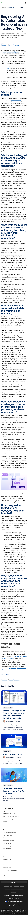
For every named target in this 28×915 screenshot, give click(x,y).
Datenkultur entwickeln (9, 813)
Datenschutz (13, 892)
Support (5, 865)
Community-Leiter (7, 835)
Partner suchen (7, 856)
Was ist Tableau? (8, 808)
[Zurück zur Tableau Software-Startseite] (6, 1)
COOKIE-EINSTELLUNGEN (13, 898)
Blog (8, 7)
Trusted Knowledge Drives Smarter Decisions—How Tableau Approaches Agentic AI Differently (14, 714)
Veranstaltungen (7, 848)
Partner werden (7, 859)
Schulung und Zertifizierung (10, 870)
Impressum (7, 889)
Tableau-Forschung (8, 819)
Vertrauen (6, 886)
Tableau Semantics (16, 100)
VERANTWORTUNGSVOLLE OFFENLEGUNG (13, 895)
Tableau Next (11, 7)
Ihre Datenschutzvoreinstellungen (15, 901)
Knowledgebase (7, 867)
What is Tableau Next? (12, 754)
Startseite (4, 7)
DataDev (5, 838)
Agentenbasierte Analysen (9, 811)
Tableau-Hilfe (6, 873)
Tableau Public (7, 830)
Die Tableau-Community (10, 827)
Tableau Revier (7, 843)
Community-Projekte (8, 840)
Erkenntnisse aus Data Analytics (11, 816)
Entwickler (16, 886)
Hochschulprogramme (8, 846)
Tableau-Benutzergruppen (9, 832)
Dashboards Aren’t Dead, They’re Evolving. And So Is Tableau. (14, 791)
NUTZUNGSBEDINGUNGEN (17, 889)
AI (10, 675)
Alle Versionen (7, 875)
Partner (5, 854)
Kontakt (5, 821)
